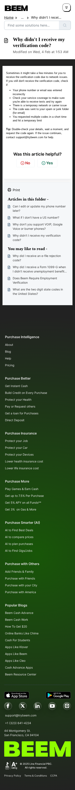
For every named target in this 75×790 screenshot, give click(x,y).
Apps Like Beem (16, 654)
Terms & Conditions (35, 775)
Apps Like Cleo (15, 660)
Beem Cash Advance (19, 613)
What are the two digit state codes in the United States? (38, 291)
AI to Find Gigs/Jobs (18, 550)
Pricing (9, 365)
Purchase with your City (21, 585)
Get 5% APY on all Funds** (23, 502)
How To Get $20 (16, 626)
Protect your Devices (19, 454)
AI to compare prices (19, 537)
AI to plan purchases (19, 544)
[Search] (65, 25)
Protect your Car (16, 447)
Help (8, 358)
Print (16, 190)
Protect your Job (16, 441)
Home (9, 17)
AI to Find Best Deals (19, 530)
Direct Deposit (14, 420)
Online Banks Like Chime (22, 633)
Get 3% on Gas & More (20, 509)
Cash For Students (17, 640)
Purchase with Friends (20, 578)
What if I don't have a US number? (36, 217)
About (9, 344)
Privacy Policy (12, 775)
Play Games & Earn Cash (21, 489)
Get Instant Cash (16, 386)
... (22, 17)
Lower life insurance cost (22, 468)
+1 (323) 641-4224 (18, 723)
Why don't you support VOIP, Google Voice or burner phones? (37, 226)
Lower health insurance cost (24, 461)
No (27, 163)
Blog (8, 351)
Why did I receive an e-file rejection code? (37, 258)
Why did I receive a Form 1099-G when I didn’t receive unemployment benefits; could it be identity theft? (40, 269)
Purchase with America (20, 592)
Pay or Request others (20, 406)
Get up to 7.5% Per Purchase (24, 495)
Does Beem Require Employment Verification (35, 280)
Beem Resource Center (20, 674)
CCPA (53, 775)
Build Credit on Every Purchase (26, 392)
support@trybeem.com (20, 715)
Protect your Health (18, 399)
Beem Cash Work (16, 619)
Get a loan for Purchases (21, 413)
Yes (49, 163)
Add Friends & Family (19, 571)
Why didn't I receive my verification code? (37, 238)
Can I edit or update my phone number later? (39, 208)
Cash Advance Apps (19, 667)
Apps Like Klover (16, 647)
